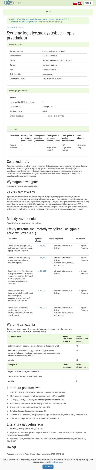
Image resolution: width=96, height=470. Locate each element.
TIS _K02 (43, 308)
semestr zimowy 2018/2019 (59, 19)
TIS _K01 (43, 291)
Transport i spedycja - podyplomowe (24, 22)
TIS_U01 (43, 271)
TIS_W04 (43, 258)
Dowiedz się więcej (56, 462)
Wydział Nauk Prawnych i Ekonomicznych (32, 19)
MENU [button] (87, 3)
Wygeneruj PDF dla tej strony (15, 27)
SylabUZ (17, 3)
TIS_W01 (43, 246)
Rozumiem (48, 467)
